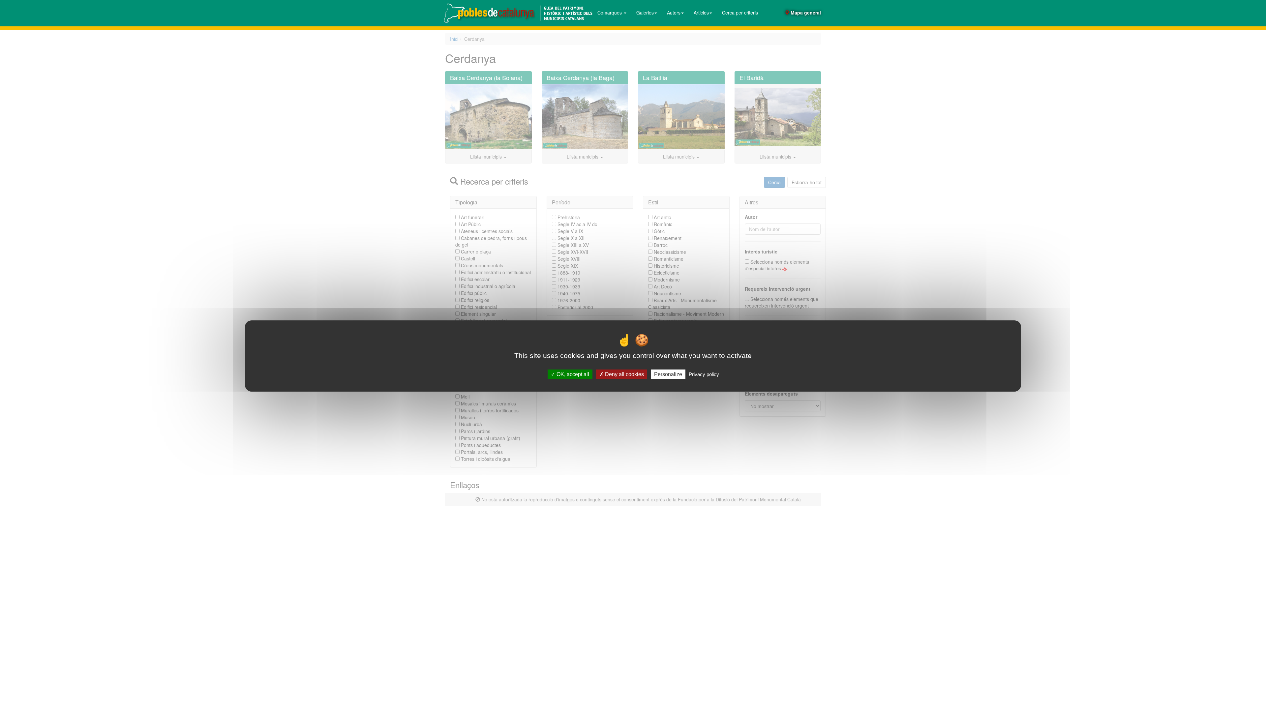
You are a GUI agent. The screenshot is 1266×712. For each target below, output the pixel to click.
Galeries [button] (645, 12)
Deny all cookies (624, 374)
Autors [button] (673, 12)
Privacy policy (704, 374)
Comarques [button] (610, 12)
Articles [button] (701, 12)
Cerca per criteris (740, 12)
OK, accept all (572, 374)
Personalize (668, 374)
